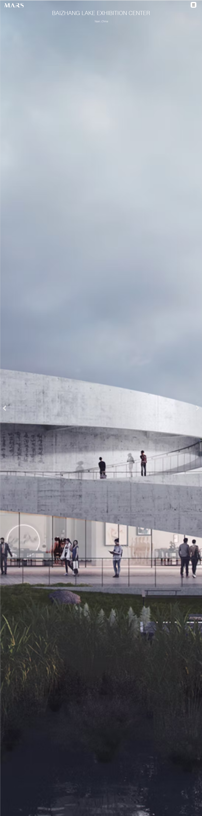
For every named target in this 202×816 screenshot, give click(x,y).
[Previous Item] (4, 408)
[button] (193, 5)
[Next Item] (197, 408)
